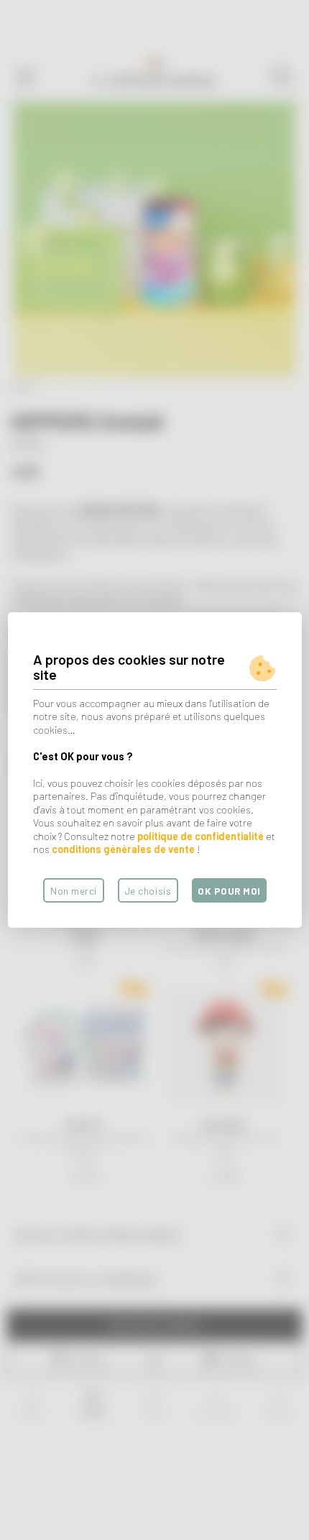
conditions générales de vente (123, 849)
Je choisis (148, 891)
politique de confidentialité (200, 836)
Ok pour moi (229, 891)
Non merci (73, 891)
